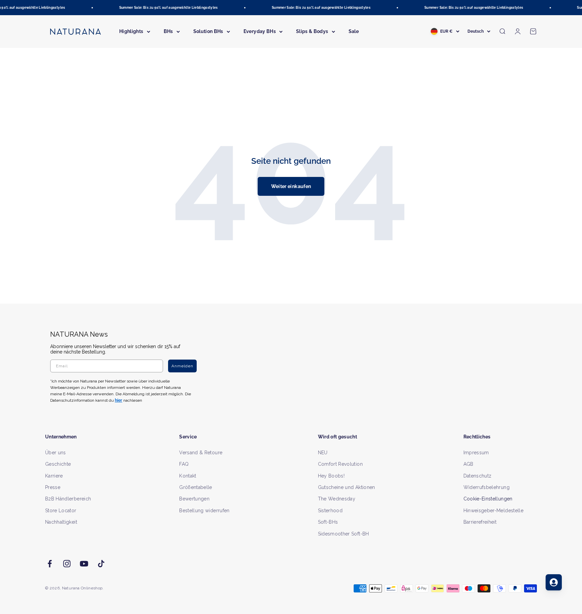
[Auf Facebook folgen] (49, 563)
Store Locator (60, 510)
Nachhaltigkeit (61, 522)
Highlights (131, 31)
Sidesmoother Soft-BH (343, 533)
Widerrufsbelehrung (486, 487)
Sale (354, 31)
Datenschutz (477, 476)
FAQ (184, 464)
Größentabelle (195, 487)
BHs (168, 31)
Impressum (476, 452)
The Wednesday (337, 498)
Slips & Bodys (312, 31)
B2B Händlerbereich (68, 498)
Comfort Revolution (340, 464)
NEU (323, 452)
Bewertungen (194, 498)
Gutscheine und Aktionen (346, 487)
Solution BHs (208, 31)
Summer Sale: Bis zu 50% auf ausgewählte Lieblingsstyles (164, 7)
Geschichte (58, 464)
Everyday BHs (260, 31)
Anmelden (182, 366)
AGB (468, 464)
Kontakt (187, 476)
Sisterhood (330, 510)
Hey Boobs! (331, 476)
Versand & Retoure (200, 452)
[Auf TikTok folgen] (101, 563)
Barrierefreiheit (480, 522)
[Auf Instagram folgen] (66, 563)
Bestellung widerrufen (204, 510)
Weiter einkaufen (291, 186)
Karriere (54, 476)
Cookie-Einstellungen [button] (488, 498)
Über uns (55, 452)
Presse (52, 487)
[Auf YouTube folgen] (84, 563)
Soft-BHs (328, 522)
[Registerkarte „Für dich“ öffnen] (554, 582)
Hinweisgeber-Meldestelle (493, 510)
